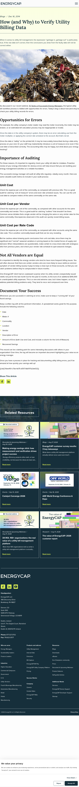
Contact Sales (31, 691)
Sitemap (54, 696)
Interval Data (31, 653)
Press (54, 664)
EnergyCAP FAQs (32, 695)
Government (5, 674)
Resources (55, 645)
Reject (59, 783)
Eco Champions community (61, 660)
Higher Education (6, 667)
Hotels (3, 696)
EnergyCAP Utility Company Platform (38, 667)
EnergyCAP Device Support (61, 689)
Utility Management (33, 649)
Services (55, 685)
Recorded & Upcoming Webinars (62, 667)
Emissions (30, 656)
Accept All (71, 783)
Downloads (55, 653)
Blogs (2, 16)
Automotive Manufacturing (9, 689)
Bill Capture (30, 660)
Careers (29, 687)
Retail (2, 693)
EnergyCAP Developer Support (62, 693)
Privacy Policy (74, 712)
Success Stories (32, 678)
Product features (57, 671)
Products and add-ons (34, 645)
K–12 (2, 678)
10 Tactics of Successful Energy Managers (45, 106)
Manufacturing (5, 700)
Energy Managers (6, 649)
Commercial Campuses (8, 671)
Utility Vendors (5, 682)
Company (30, 684)
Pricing (29, 671)
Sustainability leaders (7, 653)
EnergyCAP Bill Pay (33, 664)
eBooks (54, 656)
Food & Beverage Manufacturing (11, 685)
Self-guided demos (58, 675)
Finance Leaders (6, 656)
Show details (71, 778)
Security (29, 698)
